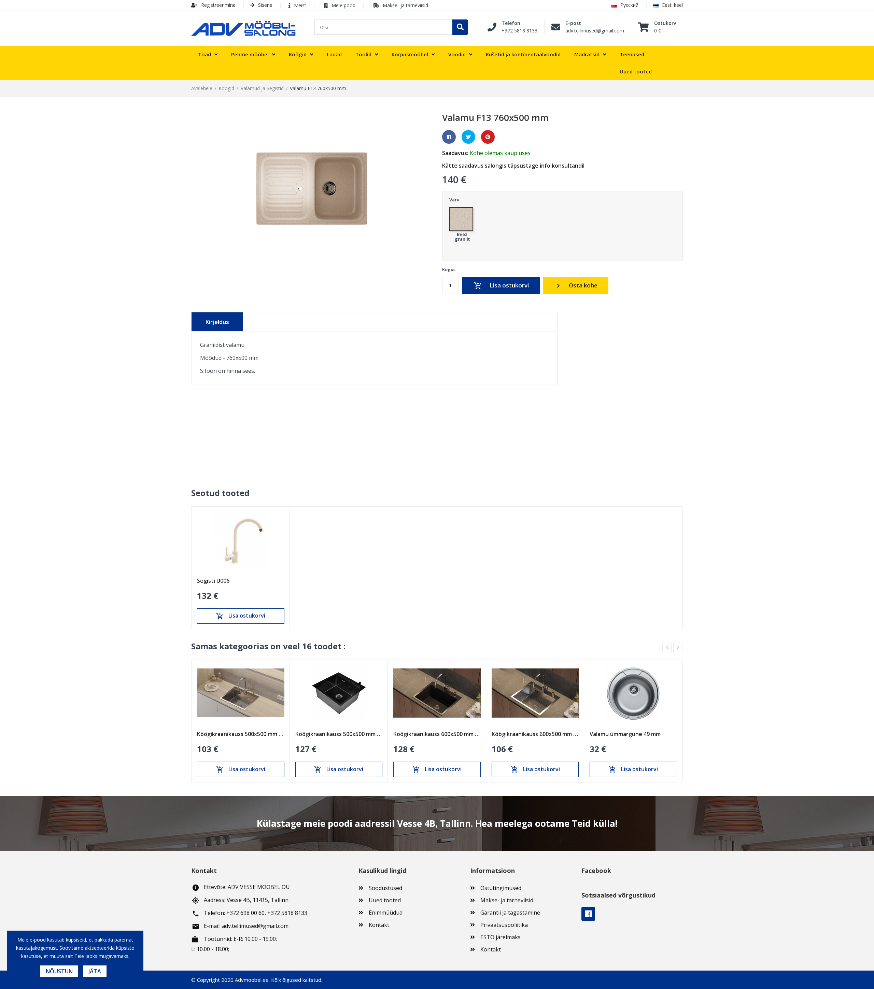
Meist (300, 5)
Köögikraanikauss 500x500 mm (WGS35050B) (339, 734)
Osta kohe (575, 285)
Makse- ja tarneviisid (405, 5)
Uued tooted (385, 900)
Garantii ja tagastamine (510, 912)
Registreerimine (218, 5)
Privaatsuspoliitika (504, 925)
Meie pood (343, 5)
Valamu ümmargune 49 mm (625, 734)
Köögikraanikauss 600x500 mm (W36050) (535, 734)
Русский (629, 5)
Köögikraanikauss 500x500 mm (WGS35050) (240, 734)
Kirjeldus (217, 322)
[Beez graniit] (462, 217)
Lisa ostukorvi (501, 285)
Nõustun (59, 971)
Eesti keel (672, 5)
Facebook (588, 914)
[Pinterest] (488, 137)
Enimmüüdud (386, 912)
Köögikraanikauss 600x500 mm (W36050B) (437, 734)
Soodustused (385, 888)
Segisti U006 (213, 580)
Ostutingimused (500, 888)
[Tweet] (468, 137)
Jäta (94, 971)
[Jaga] (449, 137)
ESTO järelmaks (500, 937)
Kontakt (379, 925)
